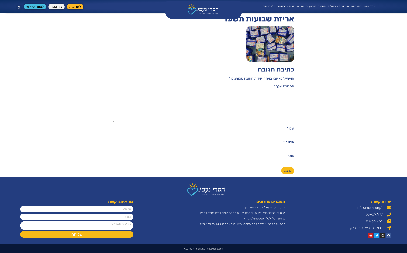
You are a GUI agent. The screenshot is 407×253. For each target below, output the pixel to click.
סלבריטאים (269, 6)
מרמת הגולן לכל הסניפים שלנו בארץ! (264, 218)
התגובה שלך (283, 86)
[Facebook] (388, 235)
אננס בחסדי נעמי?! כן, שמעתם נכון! (265, 207)
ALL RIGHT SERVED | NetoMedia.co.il (203, 248)
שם (290, 128)
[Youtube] (370, 235)
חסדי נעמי (369, 6)
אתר (291, 156)
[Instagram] (382, 235)
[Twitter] (376, 235)
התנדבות (356, 6)
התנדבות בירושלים (338, 6)
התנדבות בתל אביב (288, 6)
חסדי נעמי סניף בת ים (313, 6)
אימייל (288, 142)
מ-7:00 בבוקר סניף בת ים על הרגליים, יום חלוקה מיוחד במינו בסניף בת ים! (242, 213)
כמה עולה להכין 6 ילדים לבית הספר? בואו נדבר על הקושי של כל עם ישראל (242, 224)
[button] (19, 7)
